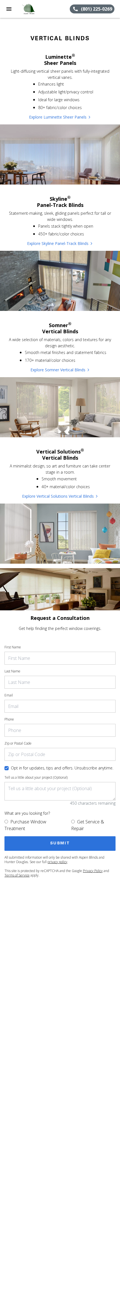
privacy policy (57, 861)
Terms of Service (17, 875)
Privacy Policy (93, 870)
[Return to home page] (34, 9)
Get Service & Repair (87, 825)
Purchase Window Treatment (25, 825)
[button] (9, 9)
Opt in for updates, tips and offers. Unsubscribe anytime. (62, 768)
